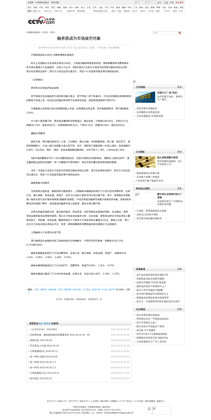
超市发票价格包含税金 (148, 315)
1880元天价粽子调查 (147, 214)
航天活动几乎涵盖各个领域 (150, 326)
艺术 (95, 7)
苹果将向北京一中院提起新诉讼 (152, 318)
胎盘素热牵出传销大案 (148, 173)
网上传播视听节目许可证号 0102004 (65, 413)
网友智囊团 (150, 401)
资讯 (52, 32)
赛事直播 (81, 11)
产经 (106, 7)
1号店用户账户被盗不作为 (149, 180)
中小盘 (104, 289)
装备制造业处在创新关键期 (150, 278)
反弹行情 (96, 289)
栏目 (181, 11)
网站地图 (55, 2)
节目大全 (58, 11)
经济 (41, 7)
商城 (141, 7)
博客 (158, 7)
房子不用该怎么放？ (146, 322)
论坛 (164, 7)
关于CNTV (73, 401)
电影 (119, 11)
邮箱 (176, 7)
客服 (172, 2)
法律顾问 (114, 401)
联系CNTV (84, 401)
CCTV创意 (138, 401)
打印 (59, 299)
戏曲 (65, 7)
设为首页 (179, 2)
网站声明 (104, 401)
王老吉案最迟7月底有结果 (149, 116)
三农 (135, 7)
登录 (159, 2)
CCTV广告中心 (126, 401)
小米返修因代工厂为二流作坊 (151, 341)
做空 (37, 289)
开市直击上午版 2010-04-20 (44, 345)
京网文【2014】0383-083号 (109, 410)
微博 (153, 7)
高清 (113, 11)
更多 (179, 87)
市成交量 (67, 289)
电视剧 (127, 11)
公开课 (151, 11)
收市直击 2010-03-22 (41, 378)
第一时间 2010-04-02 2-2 (43, 367)
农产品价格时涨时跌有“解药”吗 (152, 275)
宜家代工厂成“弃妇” (167, 92)
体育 (47, 7)
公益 (101, 7)
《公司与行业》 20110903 (43, 329)
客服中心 (161, 401)
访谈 (170, 7)
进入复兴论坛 (81, 47)
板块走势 (77, 289)
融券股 (43, 289)
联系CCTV (62, 401)
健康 (124, 7)
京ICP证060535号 (88, 410)
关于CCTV (51, 401)
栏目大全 (48, 11)
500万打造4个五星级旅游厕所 (151, 334)
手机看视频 (114, 47)
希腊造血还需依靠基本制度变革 (152, 297)
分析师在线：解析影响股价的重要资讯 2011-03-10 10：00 (60, 334)
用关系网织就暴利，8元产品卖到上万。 (169, 162)
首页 (29, 7)
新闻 (35, 7)
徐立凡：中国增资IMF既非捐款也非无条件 (158, 301)
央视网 (30, 2)
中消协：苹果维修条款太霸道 (151, 210)
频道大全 (37, 11)
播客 (158, 11)
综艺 (53, 7)
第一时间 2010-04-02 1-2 (43, 362)
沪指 (60, 289)
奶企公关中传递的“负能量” (150, 290)
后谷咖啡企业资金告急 (148, 112)
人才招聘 (95, 401)
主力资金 (86, 289)
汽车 (112, 7)
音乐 (71, 7)
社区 (147, 7)
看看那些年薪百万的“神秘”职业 (152, 337)
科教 (77, 7)
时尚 (130, 7)
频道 (175, 11)
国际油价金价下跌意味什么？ (151, 286)
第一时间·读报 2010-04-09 (43, 356)
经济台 (45, 32)
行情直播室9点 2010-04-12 (44, 351)
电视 (29, 11)
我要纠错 (69, 299)
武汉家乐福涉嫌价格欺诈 (149, 218)
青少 (83, 7)
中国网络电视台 (42, 2)
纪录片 (135, 11)
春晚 (59, 7)
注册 (166, 2)
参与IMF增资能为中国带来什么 (152, 293)
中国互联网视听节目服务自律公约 (119, 413)
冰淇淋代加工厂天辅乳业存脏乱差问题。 (170, 202)
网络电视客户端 (100, 11)
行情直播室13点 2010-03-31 (44, 373)
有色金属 (52, 289)
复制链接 (81, 299)
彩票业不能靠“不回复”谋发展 (151, 282)
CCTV (167, 11)
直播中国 (71, 11)
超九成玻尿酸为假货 (167, 157)
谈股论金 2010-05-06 (41, 340)
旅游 (118, 7)
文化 (89, 7)
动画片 (143, 11)
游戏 (181, 7)
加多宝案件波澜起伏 (146, 108)
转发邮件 (93, 299)
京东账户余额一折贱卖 (148, 177)
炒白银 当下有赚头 (146, 330)
